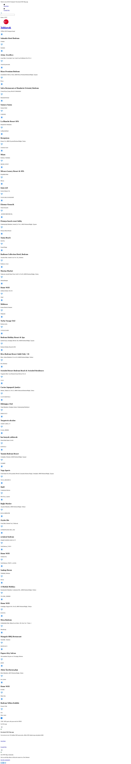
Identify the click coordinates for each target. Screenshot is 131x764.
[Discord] (1, 763)
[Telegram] (5, 763)
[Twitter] (3, 763)
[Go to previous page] (1, 13)
